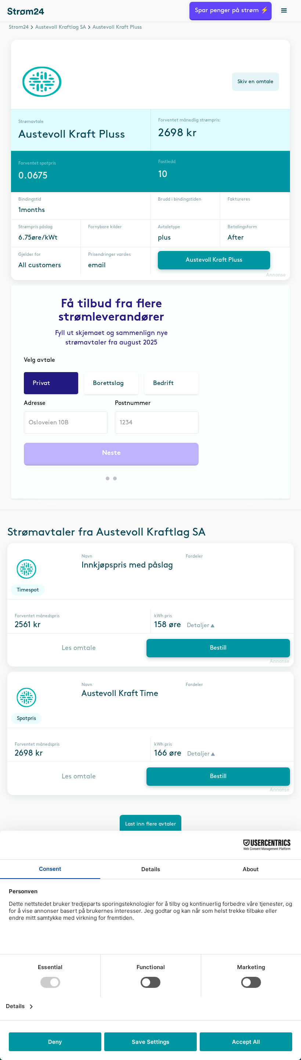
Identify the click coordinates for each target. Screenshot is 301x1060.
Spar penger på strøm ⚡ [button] (231, 10)
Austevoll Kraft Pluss (214, 260)
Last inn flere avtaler (150, 824)
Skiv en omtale (255, 81)
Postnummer (132, 403)
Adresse (35, 403)
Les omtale (79, 648)
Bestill (218, 648)
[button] (284, 11)
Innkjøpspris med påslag (127, 565)
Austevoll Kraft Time (119, 693)
